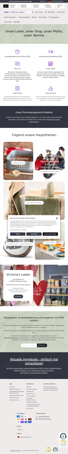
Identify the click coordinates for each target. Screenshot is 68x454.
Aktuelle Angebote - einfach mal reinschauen (34, 361)
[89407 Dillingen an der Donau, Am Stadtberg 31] (34, 285)
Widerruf (34, 17)
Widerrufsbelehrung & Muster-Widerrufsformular (16, 392)
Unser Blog (16, 22)
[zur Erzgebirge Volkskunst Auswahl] (50, 161)
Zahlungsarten (30, 391)
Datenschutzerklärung (14, 389)
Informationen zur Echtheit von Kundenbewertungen (33, 405)
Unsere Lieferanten (10, 17)
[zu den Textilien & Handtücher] (34, 201)
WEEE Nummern (30, 393)
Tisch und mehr (59, 6)
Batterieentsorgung (14, 400)
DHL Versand (42, 17)
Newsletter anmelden (31, 402)
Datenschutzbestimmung (11, 338)
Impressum (12, 387)
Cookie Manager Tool (15, 450)
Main (6, 6)
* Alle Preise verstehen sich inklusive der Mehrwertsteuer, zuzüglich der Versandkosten (50, 388)
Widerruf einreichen (14, 397)
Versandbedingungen (31, 389)
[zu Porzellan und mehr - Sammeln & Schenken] (18, 241)
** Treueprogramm (53, 17)
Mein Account (29, 408)
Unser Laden (8, 22)
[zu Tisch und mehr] (50, 241)
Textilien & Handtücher (48, 6)
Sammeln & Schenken (36, 6)
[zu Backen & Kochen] (18, 161)
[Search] (30, 12)
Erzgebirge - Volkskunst (24, 6)
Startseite (28, 387)
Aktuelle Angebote (24, 17)
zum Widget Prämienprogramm (31, 399)
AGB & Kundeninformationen (16, 395)
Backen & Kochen (12, 6)
